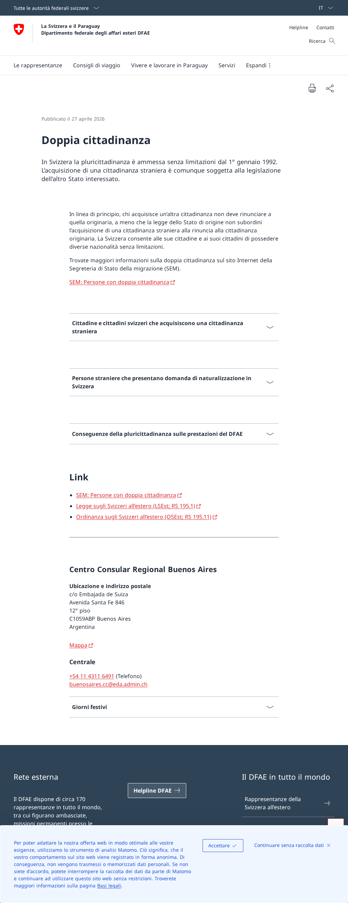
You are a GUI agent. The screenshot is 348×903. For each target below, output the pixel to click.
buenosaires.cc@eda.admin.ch (108, 684)
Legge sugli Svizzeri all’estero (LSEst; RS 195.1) (135, 506)
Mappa (78, 645)
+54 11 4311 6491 (91, 676)
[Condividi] (329, 88)
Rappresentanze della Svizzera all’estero (273, 803)
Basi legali (109, 885)
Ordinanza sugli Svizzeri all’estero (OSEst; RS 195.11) (143, 516)
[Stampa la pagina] (312, 88)
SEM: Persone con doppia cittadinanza (119, 282)
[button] (38, 65)
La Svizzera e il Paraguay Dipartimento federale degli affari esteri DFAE (95, 29)
